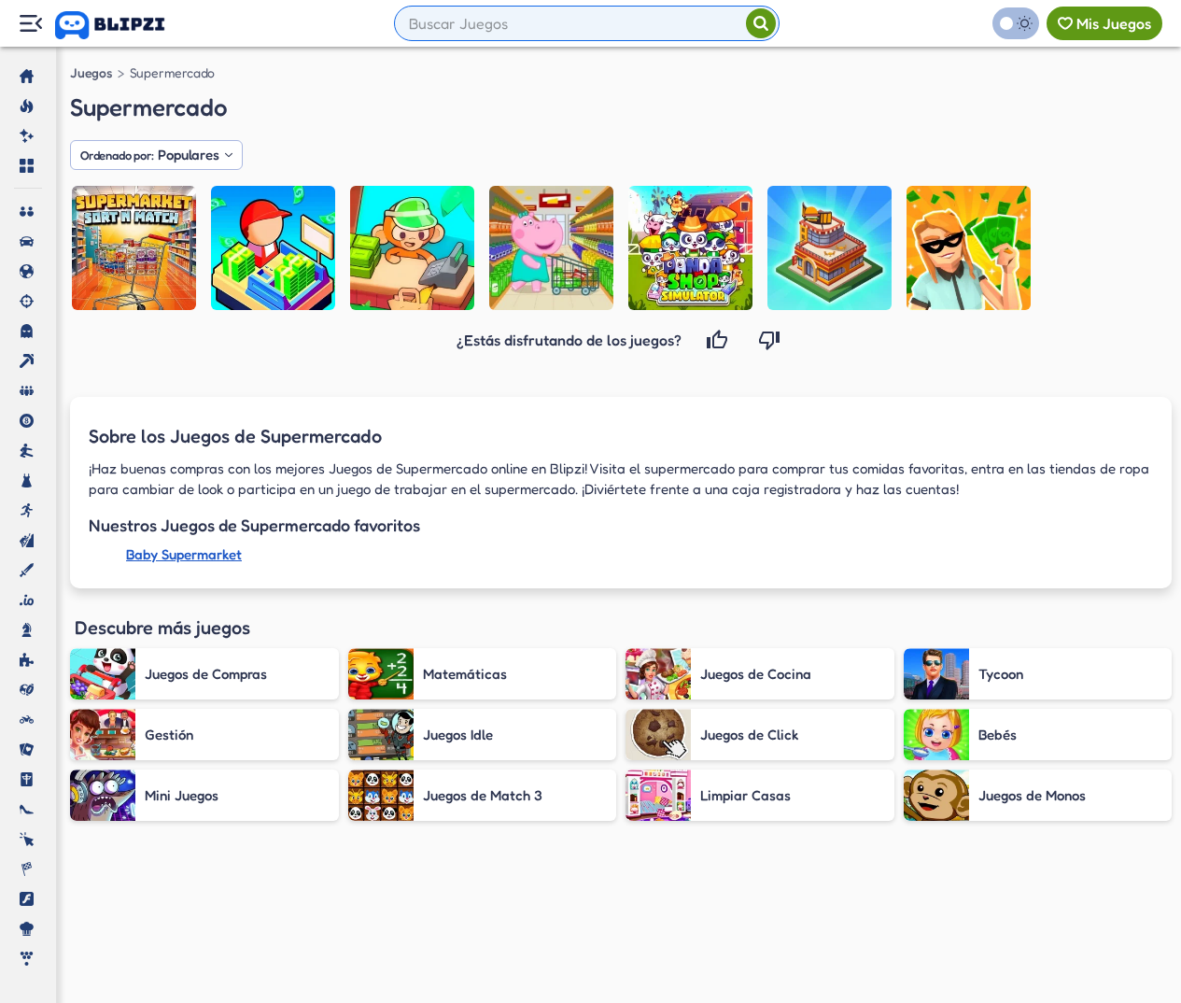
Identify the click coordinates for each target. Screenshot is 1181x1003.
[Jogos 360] (122, 25)
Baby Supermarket (184, 554)
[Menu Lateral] (30, 24)
